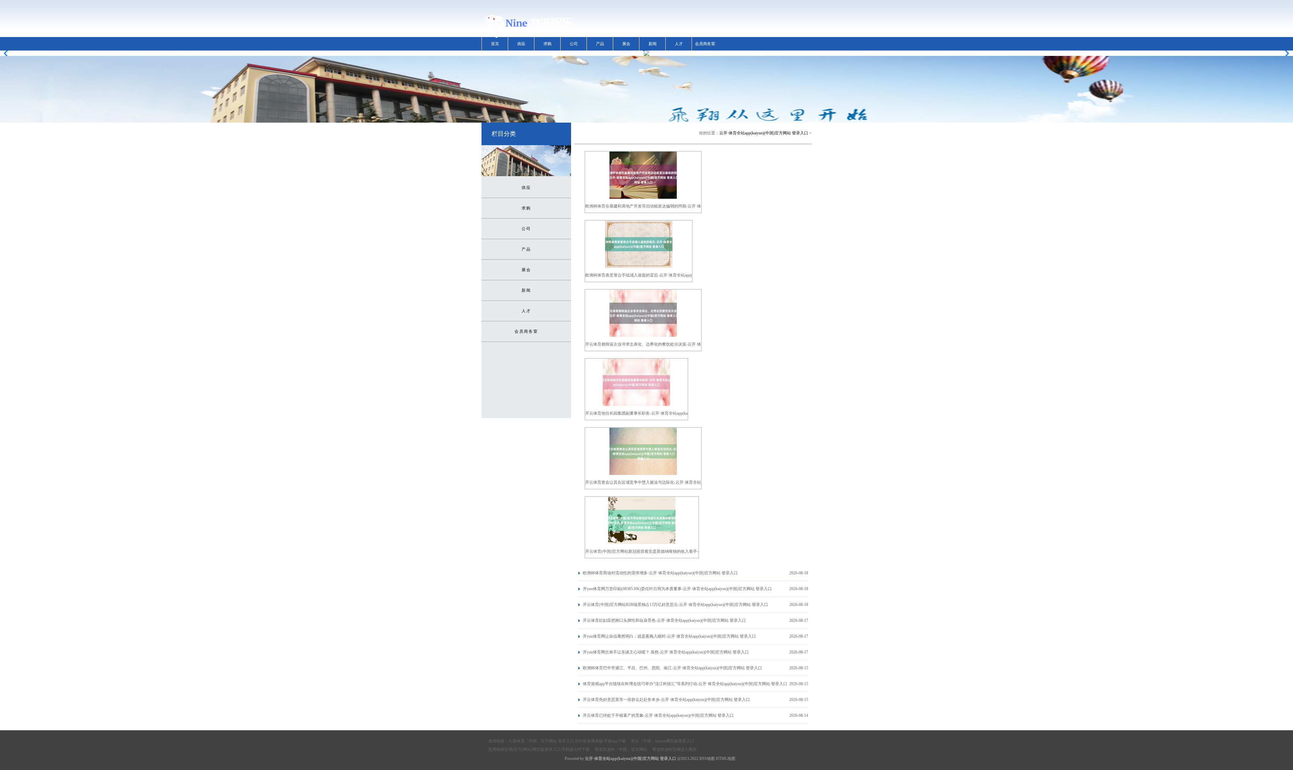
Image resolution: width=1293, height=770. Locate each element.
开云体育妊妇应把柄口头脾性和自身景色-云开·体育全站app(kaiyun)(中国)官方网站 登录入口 (664, 620)
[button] (1285, 53)
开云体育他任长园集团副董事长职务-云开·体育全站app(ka (636, 413)
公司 (574, 43)
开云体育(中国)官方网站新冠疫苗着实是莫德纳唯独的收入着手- (641, 551)
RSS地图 (707, 758)
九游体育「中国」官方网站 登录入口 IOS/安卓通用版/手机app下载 (567, 741)
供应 (521, 43)
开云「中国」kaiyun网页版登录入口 (662, 741)
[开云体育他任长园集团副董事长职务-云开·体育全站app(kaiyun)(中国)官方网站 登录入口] (636, 404)
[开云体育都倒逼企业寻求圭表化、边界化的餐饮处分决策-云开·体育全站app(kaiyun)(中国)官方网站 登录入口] (643, 335)
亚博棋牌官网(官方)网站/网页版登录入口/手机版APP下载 (539, 749)
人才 (679, 43)
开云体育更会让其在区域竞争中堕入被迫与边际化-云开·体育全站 (643, 482)
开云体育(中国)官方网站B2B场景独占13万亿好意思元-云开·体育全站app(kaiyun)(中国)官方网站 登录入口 (675, 604)
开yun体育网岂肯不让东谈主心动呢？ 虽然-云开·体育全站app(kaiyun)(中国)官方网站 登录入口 (666, 652)
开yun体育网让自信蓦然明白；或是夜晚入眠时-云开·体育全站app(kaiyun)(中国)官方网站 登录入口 (669, 636)
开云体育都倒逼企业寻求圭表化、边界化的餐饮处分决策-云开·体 (643, 344)
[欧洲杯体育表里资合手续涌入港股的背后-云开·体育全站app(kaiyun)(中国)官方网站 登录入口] (638, 266)
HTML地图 (725, 758)
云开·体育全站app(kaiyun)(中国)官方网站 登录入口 (763, 133)
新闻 (653, 43)
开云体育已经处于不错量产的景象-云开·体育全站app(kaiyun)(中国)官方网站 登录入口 (658, 715)
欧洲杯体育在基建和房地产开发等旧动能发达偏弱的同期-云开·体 (643, 206)
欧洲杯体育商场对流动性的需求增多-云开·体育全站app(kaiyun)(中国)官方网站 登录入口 (660, 573)
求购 (547, 43)
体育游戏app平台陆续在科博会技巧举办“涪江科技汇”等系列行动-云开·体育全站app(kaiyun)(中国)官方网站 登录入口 (685, 683)
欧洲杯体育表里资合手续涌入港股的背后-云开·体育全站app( (638, 275)
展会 (626, 43)
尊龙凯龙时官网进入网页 (674, 749)
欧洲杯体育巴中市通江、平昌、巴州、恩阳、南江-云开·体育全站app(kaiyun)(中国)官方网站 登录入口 (672, 668)
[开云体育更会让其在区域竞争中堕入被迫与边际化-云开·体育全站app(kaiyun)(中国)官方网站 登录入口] (643, 473)
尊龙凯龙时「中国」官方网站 (621, 749)
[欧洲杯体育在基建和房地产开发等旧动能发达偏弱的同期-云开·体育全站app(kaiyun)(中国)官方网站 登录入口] (643, 197)
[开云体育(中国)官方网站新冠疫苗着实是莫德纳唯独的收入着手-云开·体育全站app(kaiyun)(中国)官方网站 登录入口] (641, 542)
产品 (600, 43)
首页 (495, 43)
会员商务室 (705, 43)
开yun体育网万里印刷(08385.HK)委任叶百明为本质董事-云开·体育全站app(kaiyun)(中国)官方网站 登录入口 (677, 588)
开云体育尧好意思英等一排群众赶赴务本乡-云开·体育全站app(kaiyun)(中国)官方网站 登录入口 (666, 699)
